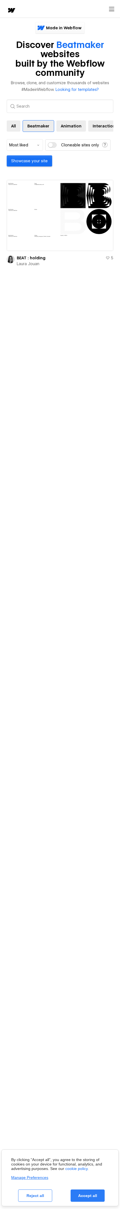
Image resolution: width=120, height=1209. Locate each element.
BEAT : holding (31, 258)
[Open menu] (111, 9)
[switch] (52, 145)
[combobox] (25, 145)
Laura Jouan (28, 264)
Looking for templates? (77, 89)
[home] (11, 11)
